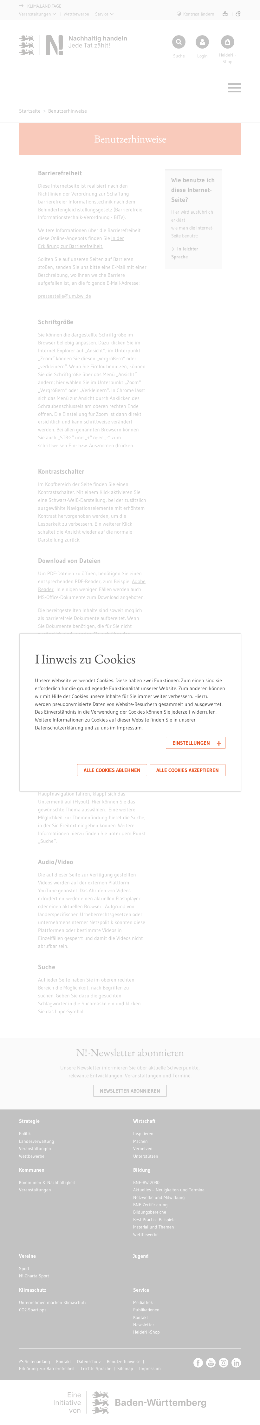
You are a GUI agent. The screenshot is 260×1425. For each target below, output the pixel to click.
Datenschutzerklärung (59, 727)
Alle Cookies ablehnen (112, 770)
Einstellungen (191, 743)
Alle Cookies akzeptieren (187, 770)
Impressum (129, 727)
